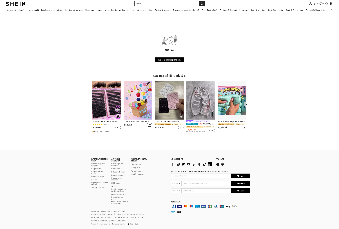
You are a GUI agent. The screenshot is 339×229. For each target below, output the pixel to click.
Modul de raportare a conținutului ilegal (118, 190)
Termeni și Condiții (121, 217)
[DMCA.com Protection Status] (179, 212)
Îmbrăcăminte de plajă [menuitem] (73, 10)
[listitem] (106, 107)
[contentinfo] (210, 206)
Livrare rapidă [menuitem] (33, 10)
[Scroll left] (328, 10)
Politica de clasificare (118, 194)
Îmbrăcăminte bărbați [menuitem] (119, 10)
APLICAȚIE (220, 159)
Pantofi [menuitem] (196, 10)
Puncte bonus (136, 171)
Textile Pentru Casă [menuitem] (209, 10)
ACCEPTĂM (175, 202)
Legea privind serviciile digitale (99, 184)
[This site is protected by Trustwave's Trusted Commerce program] (173, 212)
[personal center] (310, 3)
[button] (326, 3)
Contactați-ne (136, 165)
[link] (315, 3)
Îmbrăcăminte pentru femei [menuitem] (52, 10)
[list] (192, 164)
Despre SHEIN (96, 169)
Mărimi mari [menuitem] (89, 10)
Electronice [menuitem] (243, 10)
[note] (100, 131)
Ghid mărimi (115, 183)
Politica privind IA (136, 217)
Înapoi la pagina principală (169, 60)
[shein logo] (15, 4)
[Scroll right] (331, 10)
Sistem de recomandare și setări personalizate (108, 224)
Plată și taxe (135, 168)
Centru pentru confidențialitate (102, 214)
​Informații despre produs (117, 198)
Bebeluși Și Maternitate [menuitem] (315, 10)
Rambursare (115, 169)
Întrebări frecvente (137, 174)
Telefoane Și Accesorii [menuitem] (228, 10)
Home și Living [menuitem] (103, 10)
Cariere (94, 180)
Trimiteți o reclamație (98, 188)
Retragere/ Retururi (118, 172)
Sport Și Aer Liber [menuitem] (258, 10)
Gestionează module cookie (101, 217)
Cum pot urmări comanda (116, 179)
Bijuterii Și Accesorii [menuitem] (163, 10)
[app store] (218, 165)
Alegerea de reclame (118, 221)
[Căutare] (202, 3)
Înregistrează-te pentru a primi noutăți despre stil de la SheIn (199, 171)
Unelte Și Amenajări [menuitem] (275, 10)
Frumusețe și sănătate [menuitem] (182, 10)
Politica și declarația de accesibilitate (119, 202)
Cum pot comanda (117, 175)
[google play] (223, 165)
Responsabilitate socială (97, 172)
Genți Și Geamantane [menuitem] (294, 10)
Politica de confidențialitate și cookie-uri (130, 214)
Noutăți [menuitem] (22, 10)
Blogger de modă (97, 177)
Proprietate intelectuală (99, 221)
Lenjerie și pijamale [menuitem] (138, 10)
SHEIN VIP (115, 186)
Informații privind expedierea (117, 165)
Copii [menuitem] (150, 10)
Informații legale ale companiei (98, 165)
